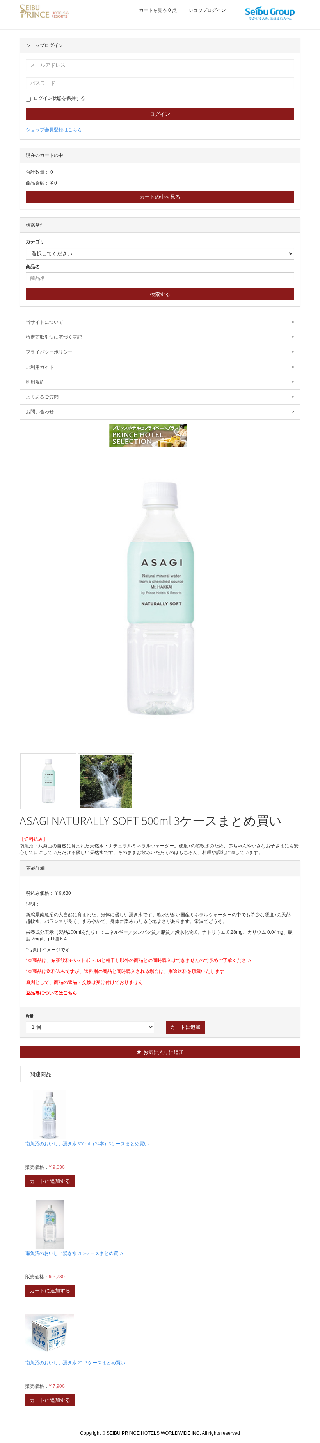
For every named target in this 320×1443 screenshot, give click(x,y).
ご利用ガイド (160, 367)
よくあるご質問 (160, 397)
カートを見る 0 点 (158, 10)
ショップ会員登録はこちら (54, 130)
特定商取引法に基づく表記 (160, 337)
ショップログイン (207, 10)
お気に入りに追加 (163, 1052)
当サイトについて (160, 322)
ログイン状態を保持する (59, 98)
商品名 (33, 266)
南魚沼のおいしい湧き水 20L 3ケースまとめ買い (75, 1363)
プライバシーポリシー (160, 352)
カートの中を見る (160, 197)
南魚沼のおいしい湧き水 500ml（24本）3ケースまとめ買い (87, 1144)
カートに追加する (50, 1181)
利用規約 (160, 382)
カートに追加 (185, 1027)
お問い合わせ (160, 412)
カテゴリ (35, 241)
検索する (160, 294)
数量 (30, 1016)
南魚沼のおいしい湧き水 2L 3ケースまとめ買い (74, 1253)
